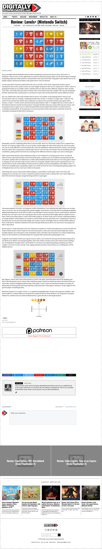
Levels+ (24, 25)
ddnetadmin (17, 25)
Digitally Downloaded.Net (59, 539)
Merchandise (33, 17)
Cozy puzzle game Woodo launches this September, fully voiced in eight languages (31, 504)
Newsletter (44, 17)
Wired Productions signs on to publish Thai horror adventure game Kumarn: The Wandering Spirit (51, 504)
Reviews (42, 25)
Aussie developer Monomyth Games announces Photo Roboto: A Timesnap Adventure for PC (10, 504)
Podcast (15, 17)
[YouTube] (88, 17)
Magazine (23, 17)
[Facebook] (86, 17)
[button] (59, 535)
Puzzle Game (37, 25)
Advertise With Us (35, 542)
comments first (70, 407)
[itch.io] (90, 17)
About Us (53, 17)
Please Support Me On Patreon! (39, 336)
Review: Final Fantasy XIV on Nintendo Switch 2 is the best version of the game (70, 504)
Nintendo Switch (30, 25)
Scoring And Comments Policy (64, 542)
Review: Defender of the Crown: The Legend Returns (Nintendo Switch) (90, 504)
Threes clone (55, 25)
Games (5, 17)
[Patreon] (93, 17)
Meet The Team (44, 542)
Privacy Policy (52, 542)
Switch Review (48, 25)
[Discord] (95, 17)
